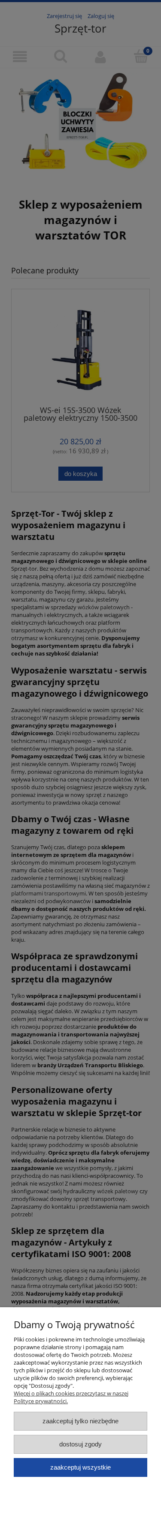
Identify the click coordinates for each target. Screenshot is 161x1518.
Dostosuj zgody (80, 1444)
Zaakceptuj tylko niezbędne (80, 1421)
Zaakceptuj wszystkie (80, 1467)
